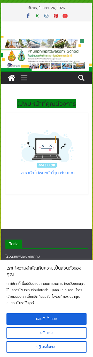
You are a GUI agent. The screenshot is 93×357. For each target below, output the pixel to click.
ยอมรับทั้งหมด (46, 319)
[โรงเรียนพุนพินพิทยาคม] (11, 78)
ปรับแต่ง (46, 333)
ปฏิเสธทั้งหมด (46, 346)
